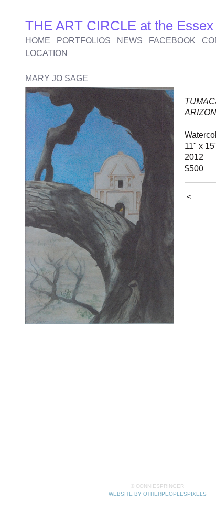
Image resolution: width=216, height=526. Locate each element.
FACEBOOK (172, 40)
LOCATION (46, 53)
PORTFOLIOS (84, 40)
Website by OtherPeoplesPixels (158, 494)
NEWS (130, 40)
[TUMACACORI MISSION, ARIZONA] (99, 205)
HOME (37, 40)
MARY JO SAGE (56, 78)
